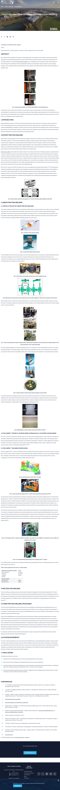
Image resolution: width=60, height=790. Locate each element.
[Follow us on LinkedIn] (47, 774)
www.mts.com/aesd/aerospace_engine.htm (14, 712)
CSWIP (25, 776)
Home (2, 6)
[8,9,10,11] (27, 444)
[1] (12, 140)
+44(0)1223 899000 (14, 773)
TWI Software (26, 778)
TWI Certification (27, 774)
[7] (19, 401)
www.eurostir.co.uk (9, 734)
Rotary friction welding (5, 151)
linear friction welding (22, 61)
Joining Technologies (19, 737)
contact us (27, 737)
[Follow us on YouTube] (51, 774)
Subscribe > (17, 785)
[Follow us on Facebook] (39, 774)
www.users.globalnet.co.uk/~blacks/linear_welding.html (16, 702)
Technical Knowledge (9, 6)
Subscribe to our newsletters (14, 778)
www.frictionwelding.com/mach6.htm (12, 699)
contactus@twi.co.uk (30, 752)
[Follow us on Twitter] (43, 774)
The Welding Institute (28, 771)
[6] (26, 399)
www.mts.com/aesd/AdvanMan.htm (45, 710)
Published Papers (17, 6)
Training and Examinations (29, 773)
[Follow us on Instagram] (54, 774)
